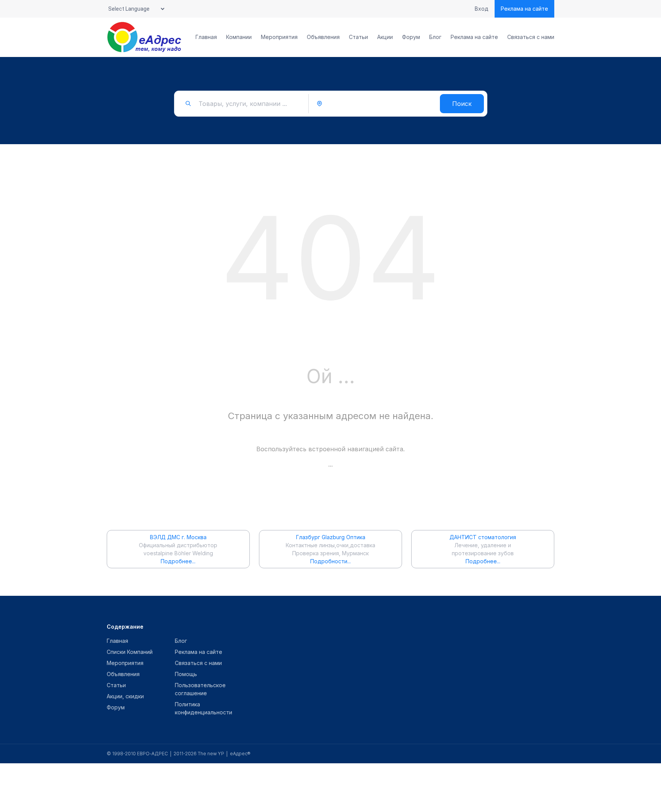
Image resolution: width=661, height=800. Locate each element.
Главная (206, 37)
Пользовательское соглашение (200, 689)
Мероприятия (279, 37)
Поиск (462, 103)
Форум (411, 37)
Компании (239, 37)
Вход (481, 8)
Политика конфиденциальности (203, 708)
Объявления (323, 37)
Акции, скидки (125, 696)
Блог (435, 37)
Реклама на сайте (524, 8)
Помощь (186, 674)
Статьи (358, 37)
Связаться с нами (530, 37)
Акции (385, 37)
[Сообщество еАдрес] (145, 37)
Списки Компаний (130, 652)
